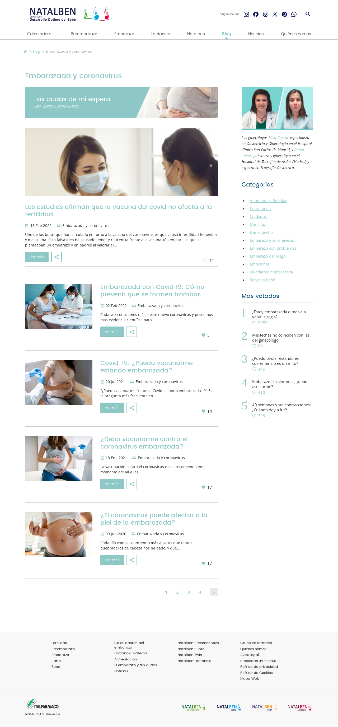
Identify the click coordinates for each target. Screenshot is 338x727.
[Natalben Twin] (263, 708)
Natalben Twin (189, 655)
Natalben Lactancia (194, 661)
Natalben (196, 34)
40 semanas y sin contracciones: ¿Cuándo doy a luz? (281, 407)
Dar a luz (258, 224)
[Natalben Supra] (227, 708)
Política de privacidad (259, 667)
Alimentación (125, 659)
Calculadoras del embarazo (129, 645)
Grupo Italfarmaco (256, 643)
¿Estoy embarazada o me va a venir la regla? (279, 314)
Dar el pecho (261, 232)
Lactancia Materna (130, 653)
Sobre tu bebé (262, 279)
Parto (56, 661)
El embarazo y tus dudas (135, 665)
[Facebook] (256, 14)
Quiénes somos (296, 34)
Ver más (37, 256)
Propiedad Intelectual (258, 661)
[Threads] (265, 14)
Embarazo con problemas (273, 248)
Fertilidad (59, 643)
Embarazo (124, 34)
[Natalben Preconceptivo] (192, 708)
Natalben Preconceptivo (198, 643)
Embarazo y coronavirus (272, 240)
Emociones (260, 264)
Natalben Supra (191, 649)
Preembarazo (84, 34)
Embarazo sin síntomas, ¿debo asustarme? (279, 384)
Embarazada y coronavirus (85, 226)
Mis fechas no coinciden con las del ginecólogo (280, 338)
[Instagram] (246, 14)
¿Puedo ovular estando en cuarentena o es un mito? (275, 361)
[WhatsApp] (294, 14)
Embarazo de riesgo (268, 256)
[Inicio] (70, 14)
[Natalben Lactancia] (298, 708)
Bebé (55, 667)
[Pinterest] (284, 14)
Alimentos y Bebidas (268, 200)
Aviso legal (249, 655)
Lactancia (160, 34)
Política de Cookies (256, 673)
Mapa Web (249, 679)
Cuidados (258, 216)
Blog (226, 34)
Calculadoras (40, 34)
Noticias (256, 34)
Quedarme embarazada (271, 271)
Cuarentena (260, 208)
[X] (275, 14)
